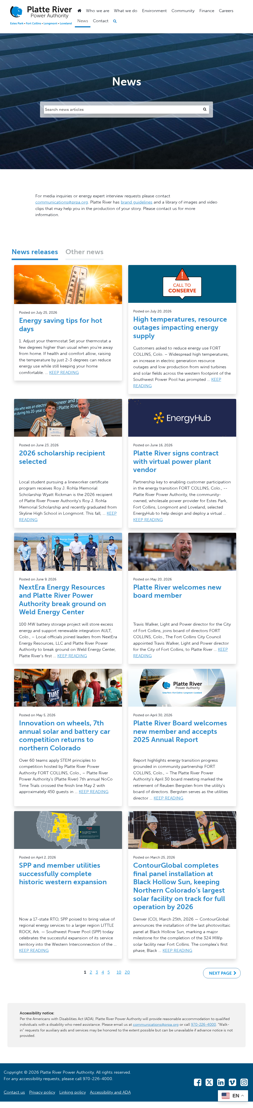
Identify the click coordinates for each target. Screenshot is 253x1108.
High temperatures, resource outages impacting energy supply (180, 327)
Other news (84, 252)
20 (127, 972)
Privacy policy (42, 1092)
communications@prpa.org (61, 202)
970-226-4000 (203, 1024)
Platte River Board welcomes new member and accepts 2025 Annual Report (180, 731)
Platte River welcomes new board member (177, 591)
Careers (226, 10)
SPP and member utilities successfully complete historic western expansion (63, 873)
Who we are (97, 10)
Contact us (14, 1092)
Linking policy (72, 1092)
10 (119, 972)
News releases (35, 252)
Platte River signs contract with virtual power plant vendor (176, 461)
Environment (154, 10)
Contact (100, 20)
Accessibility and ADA (110, 1092)
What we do (125, 10)
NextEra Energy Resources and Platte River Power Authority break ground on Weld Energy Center (62, 599)
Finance (206, 10)
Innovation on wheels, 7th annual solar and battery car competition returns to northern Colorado (64, 735)
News (82, 20)
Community (182, 10)
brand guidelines (136, 202)
